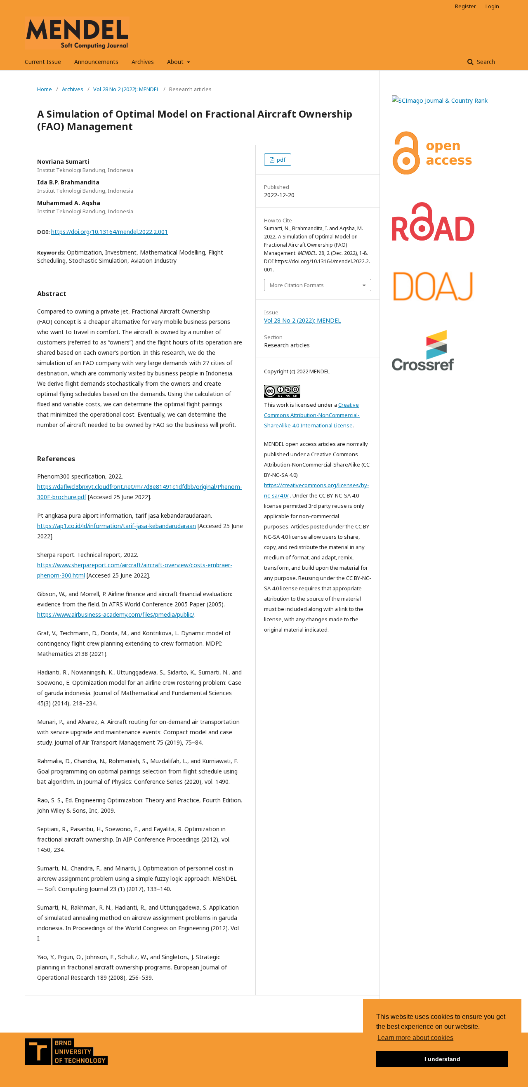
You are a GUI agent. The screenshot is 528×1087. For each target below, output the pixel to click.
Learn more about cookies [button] (415, 1037)
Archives (143, 62)
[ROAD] (433, 239)
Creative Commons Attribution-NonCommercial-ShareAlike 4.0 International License (312, 415)
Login (492, 6)
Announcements (96, 62)
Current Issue (43, 62)
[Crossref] (423, 368)
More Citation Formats (297, 285)
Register (465, 6)
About (176, 62)
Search (485, 62)
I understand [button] (442, 1059)
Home (44, 89)
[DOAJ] (433, 300)
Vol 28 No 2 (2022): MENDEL (126, 89)
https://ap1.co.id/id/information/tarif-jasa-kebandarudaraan (116, 526)
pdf (280, 159)
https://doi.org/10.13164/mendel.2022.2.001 (109, 232)
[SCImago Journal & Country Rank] (440, 100)
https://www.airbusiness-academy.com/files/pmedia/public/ (115, 614)
